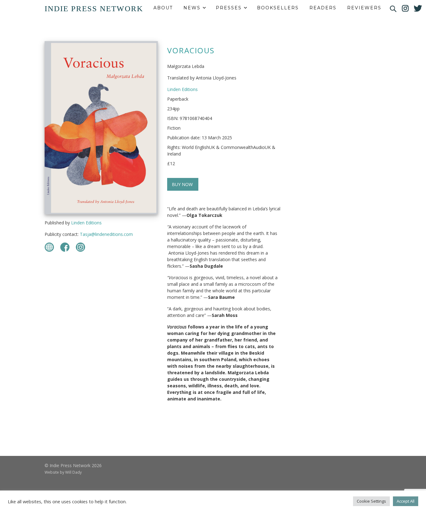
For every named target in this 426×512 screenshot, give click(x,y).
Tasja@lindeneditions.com (106, 234)
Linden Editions (86, 223)
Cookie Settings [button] (371, 501)
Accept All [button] (405, 501)
